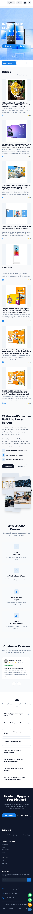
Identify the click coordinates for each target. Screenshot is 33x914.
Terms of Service (11, 908)
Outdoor (4, 852)
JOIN (29, 879)
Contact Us (21, 466)
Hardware (4, 863)
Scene (3, 866)
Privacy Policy (4, 908)
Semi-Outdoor (5, 849)
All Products (8, 63)
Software (4, 861)
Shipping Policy (20, 908)
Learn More (8, 466)
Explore (22, 46)
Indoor (20, 63)
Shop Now (8, 46)
